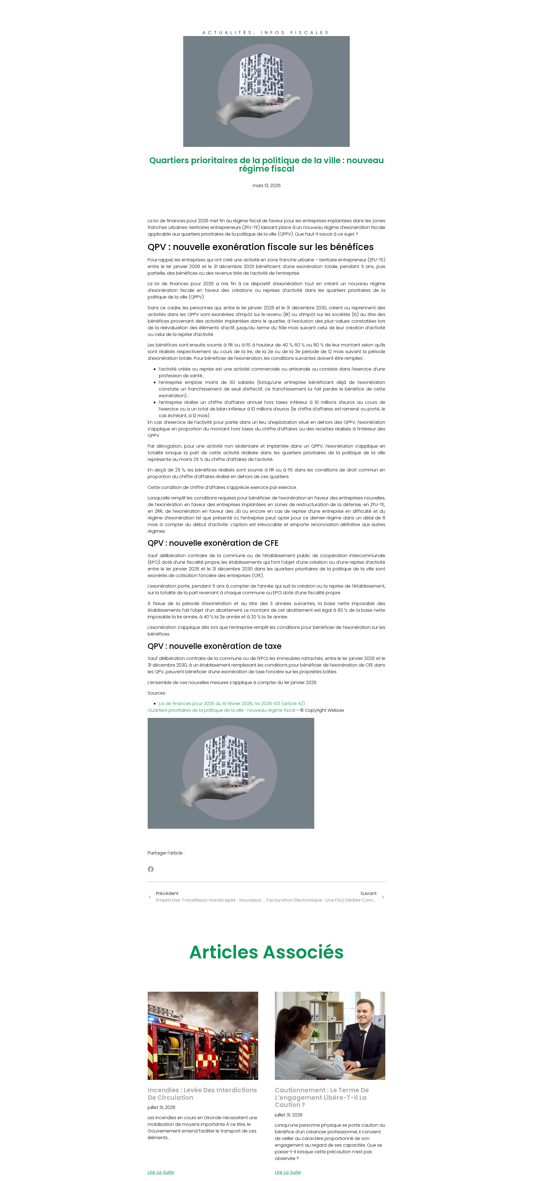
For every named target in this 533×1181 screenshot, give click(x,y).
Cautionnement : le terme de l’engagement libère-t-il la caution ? (322, 1097)
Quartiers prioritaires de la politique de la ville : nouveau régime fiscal (222, 710)
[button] (151, 869)
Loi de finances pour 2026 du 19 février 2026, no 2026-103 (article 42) (232, 703)
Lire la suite (161, 1172)
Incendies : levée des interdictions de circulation (202, 1094)
